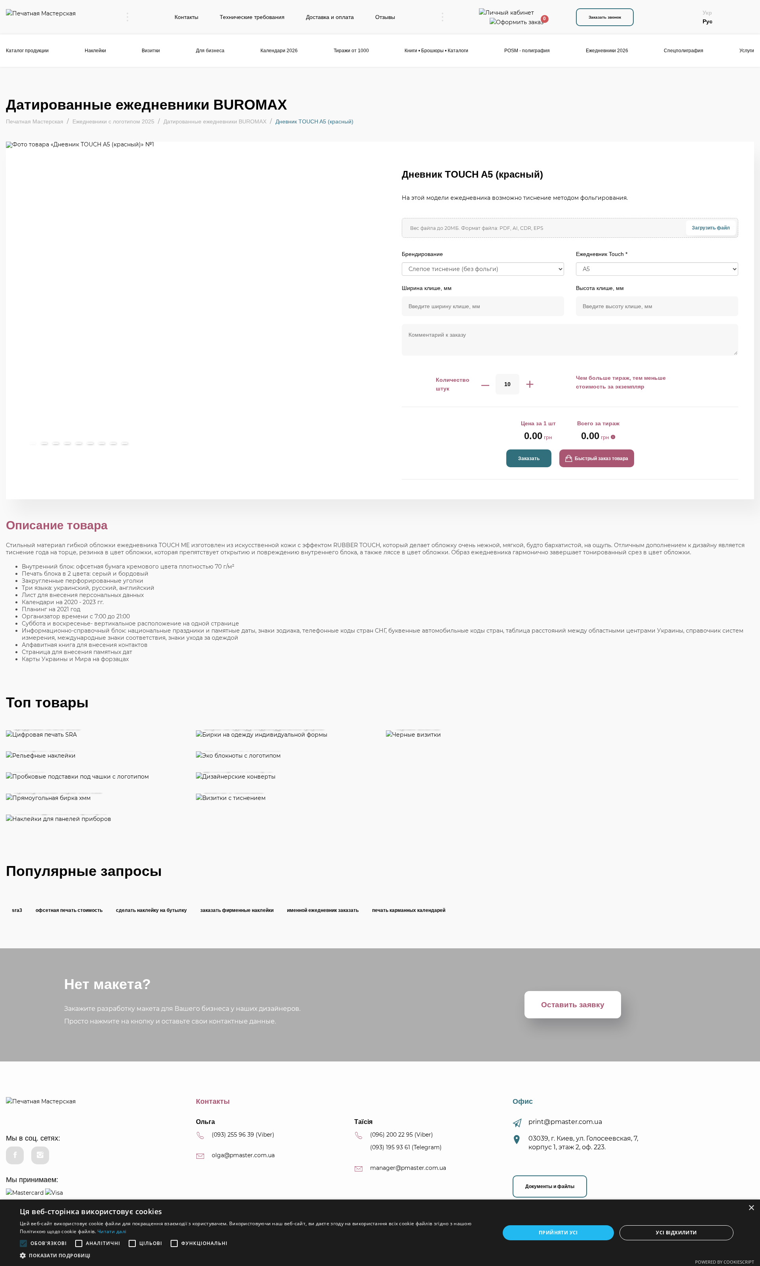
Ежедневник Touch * (601, 254)
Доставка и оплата (330, 17)
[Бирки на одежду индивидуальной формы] (285, 734)
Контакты (186, 17)
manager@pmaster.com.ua (408, 1167)
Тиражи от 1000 (351, 50)
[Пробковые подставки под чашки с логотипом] (95, 776)
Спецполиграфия (683, 50)
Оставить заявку (572, 1005)
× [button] (751, 1208)
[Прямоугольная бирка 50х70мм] (95, 797)
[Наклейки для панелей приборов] (95, 818)
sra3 (17, 910)
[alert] (380, 1233)
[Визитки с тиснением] (285, 797)
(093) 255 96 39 (233, 1134)
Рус (707, 21)
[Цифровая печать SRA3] (95, 734)
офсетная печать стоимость (69, 910)
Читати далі (111, 1231)
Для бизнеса (210, 50)
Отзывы (385, 17)
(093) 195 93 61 (390, 1147)
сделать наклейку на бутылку (151, 910)
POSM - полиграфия (527, 50)
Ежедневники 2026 (607, 50)
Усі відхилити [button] (676, 1232)
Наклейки (95, 50)
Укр (707, 12)
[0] (516, 21)
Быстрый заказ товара (600, 458)
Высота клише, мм (600, 288)
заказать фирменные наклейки (237, 910)
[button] (253, 1255)
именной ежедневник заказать (323, 910)
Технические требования (252, 17)
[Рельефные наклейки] (95, 755)
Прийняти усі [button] (558, 1232)
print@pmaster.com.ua (565, 1122)
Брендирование (422, 254)
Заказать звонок (605, 17)
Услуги (746, 50)
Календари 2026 (279, 50)
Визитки (151, 50)
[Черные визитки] (570, 734)
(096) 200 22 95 (391, 1134)
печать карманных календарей (408, 910)
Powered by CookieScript (724, 1262)
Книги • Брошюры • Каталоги (436, 50)
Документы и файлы (549, 1186)
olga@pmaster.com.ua (243, 1155)
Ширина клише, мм (427, 288)
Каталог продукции (27, 50)
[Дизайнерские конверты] (285, 776)
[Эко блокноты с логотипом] (285, 755)
